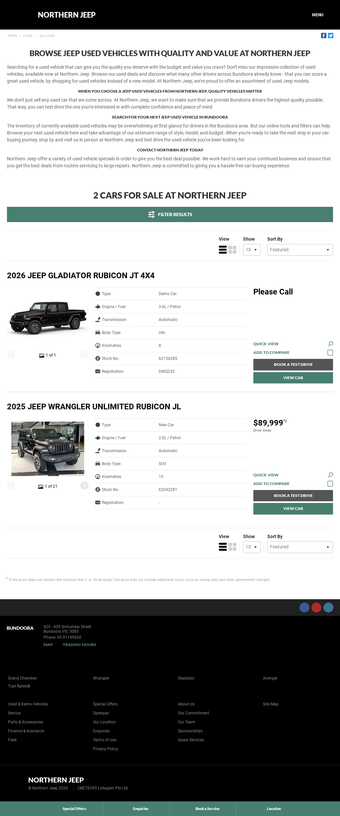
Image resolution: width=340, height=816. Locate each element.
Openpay (101, 713)
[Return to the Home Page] (16, 783)
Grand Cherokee (22, 678)
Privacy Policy (105, 749)
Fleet (12, 740)
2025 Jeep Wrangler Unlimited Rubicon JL (94, 406)
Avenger (270, 678)
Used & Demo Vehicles (28, 704)
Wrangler (101, 678)
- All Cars (45, 36)
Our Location (104, 722)
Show (249, 239)
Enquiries (101, 731)
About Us (186, 704)
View (224, 239)
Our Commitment (193, 713)
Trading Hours (79, 644)
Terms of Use (104, 740)
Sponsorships (190, 731)
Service (14, 713)
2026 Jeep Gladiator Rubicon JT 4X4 (81, 275)
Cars (27, 36)
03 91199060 (69, 637)
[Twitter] (330, 35)
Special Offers (105, 704)
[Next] (84, 354)
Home (12, 36)
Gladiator (186, 678)
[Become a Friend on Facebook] (304, 607)
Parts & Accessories (25, 722)
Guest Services (191, 740)
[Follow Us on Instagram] (328, 607)
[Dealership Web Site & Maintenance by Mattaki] (322, 783)
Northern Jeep (67, 15)
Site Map (271, 704)
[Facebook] (323, 35)
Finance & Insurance (26, 731)
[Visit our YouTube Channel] (316, 607)
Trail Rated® (19, 686)
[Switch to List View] (223, 250)
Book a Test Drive (293, 364)
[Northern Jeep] (17, 15)
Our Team (186, 722)
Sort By (275, 239)
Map (48, 644)
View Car (293, 377)
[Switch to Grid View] (232, 250)
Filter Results (175, 214)
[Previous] (11, 354)
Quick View (266, 343)
